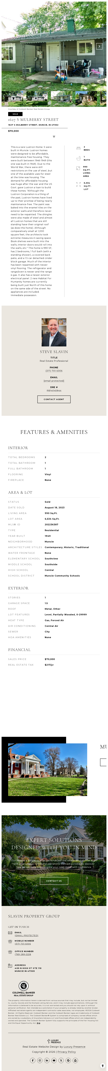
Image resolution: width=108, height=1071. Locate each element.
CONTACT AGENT (54, 399)
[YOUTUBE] (54, 1060)
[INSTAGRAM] (39, 1060)
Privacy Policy (67, 1051)
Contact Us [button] (54, 881)
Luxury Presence (74, 1046)
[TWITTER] (61, 1060)
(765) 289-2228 (23, 954)
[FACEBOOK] (32, 1060)
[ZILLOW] (75, 1060)
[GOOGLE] (68, 1060)
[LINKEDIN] (47, 1060)
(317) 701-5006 (54, 371)
